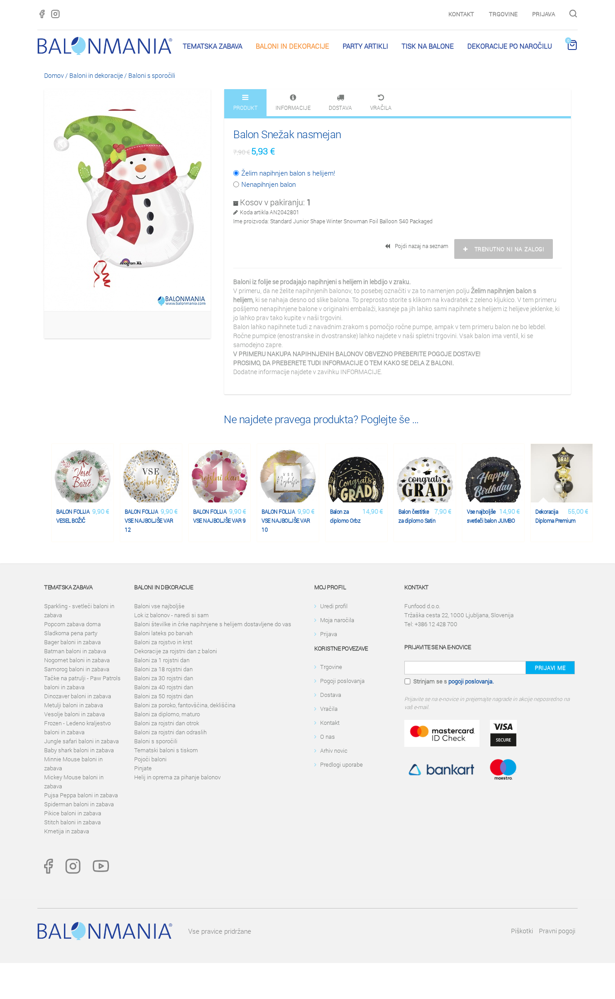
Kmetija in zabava (66, 831)
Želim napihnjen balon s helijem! (288, 172)
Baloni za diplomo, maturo (167, 714)
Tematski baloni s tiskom (166, 750)
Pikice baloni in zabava (72, 813)
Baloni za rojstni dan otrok (166, 723)
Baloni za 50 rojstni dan (163, 696)
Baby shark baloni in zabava (79, 750)
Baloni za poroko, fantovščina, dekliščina (184, 705)
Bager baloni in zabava (72, 642)
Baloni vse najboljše (159, 606)
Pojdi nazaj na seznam (420, 245)
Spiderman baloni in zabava (79, 804)
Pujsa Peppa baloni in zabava (81, 795)
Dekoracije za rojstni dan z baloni (175, 651)
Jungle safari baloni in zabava (81, 741)
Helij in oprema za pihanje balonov (177, 777)
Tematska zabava (212, 45)
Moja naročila (337, 620)
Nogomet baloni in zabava (77, 660)
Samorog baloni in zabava (76, 669)
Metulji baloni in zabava (73, 705)
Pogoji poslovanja (342, 681)
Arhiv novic (334, 750)
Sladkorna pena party (70, 633)
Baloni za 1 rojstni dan (162, 660)
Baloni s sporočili (151, 75)
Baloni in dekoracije (292, 45)
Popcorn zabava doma (72, 624)
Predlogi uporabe (341, 764)
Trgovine (503, 14)
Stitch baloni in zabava (72, 822)
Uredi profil (334, 606)
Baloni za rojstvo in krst (163, 642)
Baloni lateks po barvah (163, 633)
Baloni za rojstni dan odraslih (170, 732)
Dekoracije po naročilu (509, 45)
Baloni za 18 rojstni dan (163, 669)
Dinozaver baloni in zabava (77, 696)
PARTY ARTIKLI (365, 45)
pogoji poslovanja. (471, 681)
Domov (54, 75)
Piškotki (522, 931)
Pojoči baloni (150, 759)
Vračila (329, 709)
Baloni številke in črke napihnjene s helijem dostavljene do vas (212, 624)
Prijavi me (550, 667)
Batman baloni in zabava (75, 651)
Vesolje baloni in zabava (74, 714)
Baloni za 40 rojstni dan (163, 687)
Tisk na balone (428, 45)
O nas (327, 736)
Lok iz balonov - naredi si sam (171, 615)
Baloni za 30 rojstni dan (163, 678)
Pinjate (143, 768)
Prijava (543, 14)
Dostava (330, 695)
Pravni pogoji (557, 931)
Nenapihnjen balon (268, 184)
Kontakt (461, 14)
